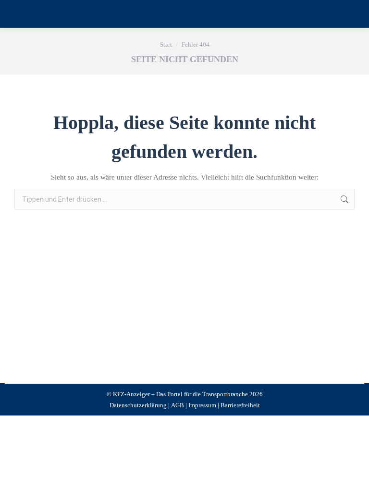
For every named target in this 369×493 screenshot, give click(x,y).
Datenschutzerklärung (138, 405)
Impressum (202, 405)
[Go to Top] (354, 478)
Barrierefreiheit (240, 405)
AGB (177, 405)
